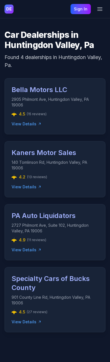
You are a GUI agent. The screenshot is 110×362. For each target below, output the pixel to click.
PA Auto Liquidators (44, 215)
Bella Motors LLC (39, 90)
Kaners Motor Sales (44, 153)
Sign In (80, 8)
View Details (24, 123)
